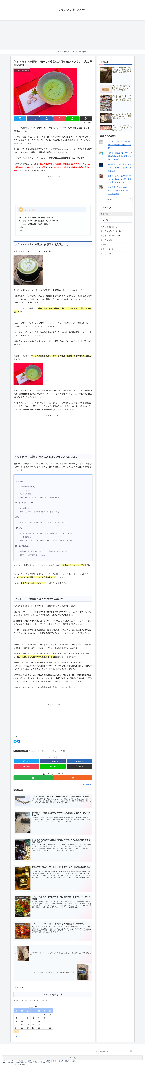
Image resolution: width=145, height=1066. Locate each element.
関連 (22, 230)
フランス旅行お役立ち (112, 231)
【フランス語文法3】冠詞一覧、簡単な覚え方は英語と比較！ (119, 144)
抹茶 (63, 751)
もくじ (27, 209)
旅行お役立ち (108, 249)
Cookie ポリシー (47, 1062)
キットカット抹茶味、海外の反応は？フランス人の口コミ (38, 221)
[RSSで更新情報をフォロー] (72, 777)
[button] (130, 199)
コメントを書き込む (53, 994)
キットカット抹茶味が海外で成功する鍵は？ (34, 224)
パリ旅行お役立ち (110, 226)
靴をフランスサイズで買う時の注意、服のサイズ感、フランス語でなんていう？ (119, 178)
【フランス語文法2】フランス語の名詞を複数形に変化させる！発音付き (120, 156)
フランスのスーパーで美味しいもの (50, 751)
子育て (105, 244)
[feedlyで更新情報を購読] (33, 777)
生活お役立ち (108, 253)
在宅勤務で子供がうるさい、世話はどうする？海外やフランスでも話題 (119, 190)
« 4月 (16, 1036)
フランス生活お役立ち (21, 751)
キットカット (34, 751)
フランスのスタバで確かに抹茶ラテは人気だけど (35, 217)
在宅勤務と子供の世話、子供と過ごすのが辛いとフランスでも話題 (119, 167)
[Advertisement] (72, 35)
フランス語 (107, 240)
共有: (22, 227)
